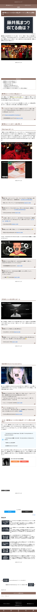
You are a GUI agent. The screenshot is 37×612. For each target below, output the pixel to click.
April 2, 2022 (14, 341)
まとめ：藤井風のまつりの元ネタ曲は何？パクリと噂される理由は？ (15, 88)
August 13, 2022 (27, 202)
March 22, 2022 (20, 118)
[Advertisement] (18, 70)
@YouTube (17, 115)
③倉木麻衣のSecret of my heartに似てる (11, 86)
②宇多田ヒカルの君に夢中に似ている (10, 85)
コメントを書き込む (18, 593)
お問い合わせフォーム (30, 603)
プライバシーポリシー (6, 603)
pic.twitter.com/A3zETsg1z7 (20, 209)
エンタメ (3, 490)
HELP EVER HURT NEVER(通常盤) (17, 458)
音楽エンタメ (7, 490)
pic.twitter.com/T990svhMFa (26, 199)
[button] (34, 289)
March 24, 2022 (20, 232)
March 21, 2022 (19, 414)
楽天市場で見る (24, 461)
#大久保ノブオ (8, 221)
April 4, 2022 (19, 265)
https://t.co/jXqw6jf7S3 (9, 115)
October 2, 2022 (15, 224)
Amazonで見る (15, 461)
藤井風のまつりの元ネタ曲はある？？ (10, 81)
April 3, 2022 (17, 277)
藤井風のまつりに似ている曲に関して (10, 82)
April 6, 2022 (17, 212)
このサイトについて (18, 603)
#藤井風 (20, 411)
